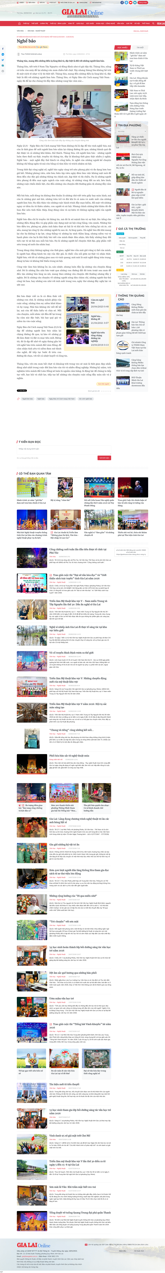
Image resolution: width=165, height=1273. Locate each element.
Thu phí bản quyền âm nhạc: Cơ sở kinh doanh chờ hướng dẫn (96, 808)
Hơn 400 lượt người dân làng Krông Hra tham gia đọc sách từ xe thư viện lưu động (79, 872)
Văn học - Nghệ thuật (36, 31)
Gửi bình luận (104, 458)
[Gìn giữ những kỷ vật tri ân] (32, 853)
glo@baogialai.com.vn (29, 1256)
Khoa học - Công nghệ (105, 23)
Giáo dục (80, 23)
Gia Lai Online (34, 1244)
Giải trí (129, 23)
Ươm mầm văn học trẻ (61, 998)
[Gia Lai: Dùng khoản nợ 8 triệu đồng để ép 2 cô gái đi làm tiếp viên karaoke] (121, 81)
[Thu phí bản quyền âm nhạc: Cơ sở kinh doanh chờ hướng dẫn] (96, 793)
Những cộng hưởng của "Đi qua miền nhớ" (73, 895)
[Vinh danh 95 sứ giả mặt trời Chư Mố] (32, 1144)
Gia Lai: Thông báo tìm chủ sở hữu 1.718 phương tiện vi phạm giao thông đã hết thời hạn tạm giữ (131, 329)
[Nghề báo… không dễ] (77, 320)
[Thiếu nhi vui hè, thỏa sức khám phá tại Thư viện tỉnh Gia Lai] (133, 520)
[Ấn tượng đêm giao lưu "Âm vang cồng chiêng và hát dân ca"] (31, 793)
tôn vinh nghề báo (85, 399)
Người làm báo (27, 399)
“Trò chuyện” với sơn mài (63, 921)
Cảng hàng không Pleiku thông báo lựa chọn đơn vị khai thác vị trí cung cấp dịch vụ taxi (131, 365)
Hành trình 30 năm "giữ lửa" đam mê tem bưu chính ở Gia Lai (139, 57)
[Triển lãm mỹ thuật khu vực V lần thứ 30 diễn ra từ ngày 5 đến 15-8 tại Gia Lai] (32, 1170)
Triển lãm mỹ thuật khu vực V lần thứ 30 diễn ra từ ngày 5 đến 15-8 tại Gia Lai (77, 1163)
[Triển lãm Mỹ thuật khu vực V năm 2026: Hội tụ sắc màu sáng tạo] (32, 712)
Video (22, 2)
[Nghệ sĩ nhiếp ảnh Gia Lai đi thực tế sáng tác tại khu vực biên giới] (32, 635)
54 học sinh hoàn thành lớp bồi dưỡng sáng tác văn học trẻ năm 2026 (80, 949)
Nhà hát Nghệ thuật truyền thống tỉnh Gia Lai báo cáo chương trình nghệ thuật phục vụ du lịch (32, 535)
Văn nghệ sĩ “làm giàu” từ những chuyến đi (99, 533)
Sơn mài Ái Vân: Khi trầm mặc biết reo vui (72, 1187)
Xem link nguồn (103, 384)
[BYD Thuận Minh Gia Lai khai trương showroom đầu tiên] (123, 380)
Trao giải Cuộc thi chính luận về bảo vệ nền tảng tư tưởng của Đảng (132, 503)
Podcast (53, 2)
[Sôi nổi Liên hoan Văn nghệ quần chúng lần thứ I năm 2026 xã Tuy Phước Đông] (99, 487)
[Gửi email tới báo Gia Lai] (135, 2)
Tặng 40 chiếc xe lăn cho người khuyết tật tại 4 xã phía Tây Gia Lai (131, 142)
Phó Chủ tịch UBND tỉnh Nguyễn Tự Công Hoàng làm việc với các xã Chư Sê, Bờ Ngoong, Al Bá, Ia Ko (131, 161)
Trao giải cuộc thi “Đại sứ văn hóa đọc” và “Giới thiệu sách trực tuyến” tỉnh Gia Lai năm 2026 (77, 577)
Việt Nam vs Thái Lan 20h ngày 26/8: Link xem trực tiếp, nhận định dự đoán (138, 94)
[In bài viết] (3, 71)
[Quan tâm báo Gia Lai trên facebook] (122, 2)
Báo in (42, 2)
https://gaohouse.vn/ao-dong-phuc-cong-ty (131, 554)
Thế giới (34, 23)
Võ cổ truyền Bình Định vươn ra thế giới (71, 652)
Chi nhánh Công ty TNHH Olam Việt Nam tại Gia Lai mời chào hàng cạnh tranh (131, 347)
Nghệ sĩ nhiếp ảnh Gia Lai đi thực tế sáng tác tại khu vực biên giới (78, 629)
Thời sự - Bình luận (58, 23)
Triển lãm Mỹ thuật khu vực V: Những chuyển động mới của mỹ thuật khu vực (77, 680)
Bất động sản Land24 (133, 550)
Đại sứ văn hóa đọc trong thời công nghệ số (95, 1072)
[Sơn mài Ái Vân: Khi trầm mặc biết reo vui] (32, 1195)
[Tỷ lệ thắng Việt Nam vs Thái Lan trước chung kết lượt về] (121, 68)
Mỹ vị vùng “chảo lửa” (61, 500)
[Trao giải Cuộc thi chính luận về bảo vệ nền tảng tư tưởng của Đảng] (133, 487)
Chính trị (44, 23)
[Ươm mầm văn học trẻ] (32, 1007)
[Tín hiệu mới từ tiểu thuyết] (32, 1093)
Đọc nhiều (123, 47)
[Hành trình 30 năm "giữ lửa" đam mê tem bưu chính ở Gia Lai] (121, 56)
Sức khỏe (90, 23)
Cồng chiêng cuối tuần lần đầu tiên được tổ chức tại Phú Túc (77, 551)
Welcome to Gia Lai (67, 2)
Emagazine (83, 2)
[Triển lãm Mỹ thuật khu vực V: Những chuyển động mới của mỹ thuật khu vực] (32, 687)
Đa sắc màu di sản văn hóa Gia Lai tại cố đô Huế (63, 1072)
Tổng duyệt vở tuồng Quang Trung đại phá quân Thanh (80, 1212)
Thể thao (146, 23)
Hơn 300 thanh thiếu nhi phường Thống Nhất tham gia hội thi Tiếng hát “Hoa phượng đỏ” (63, 808)
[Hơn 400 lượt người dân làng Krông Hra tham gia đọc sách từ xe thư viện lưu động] (32, 879)
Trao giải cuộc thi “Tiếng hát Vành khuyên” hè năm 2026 (80, 1026)
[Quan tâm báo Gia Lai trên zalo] (126, 2)
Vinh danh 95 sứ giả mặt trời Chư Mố (69, 1135)
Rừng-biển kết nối (56, 759)
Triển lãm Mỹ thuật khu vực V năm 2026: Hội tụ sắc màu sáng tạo (78, 706)
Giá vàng (120, 270)
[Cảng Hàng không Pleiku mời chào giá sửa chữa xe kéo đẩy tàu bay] (123, 307)
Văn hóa (120, 23)
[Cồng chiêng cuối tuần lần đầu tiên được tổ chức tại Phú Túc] (32, 558)
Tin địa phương (129, 125)
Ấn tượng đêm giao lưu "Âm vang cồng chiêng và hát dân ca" (30, 808)
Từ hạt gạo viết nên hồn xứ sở (31, 1072)
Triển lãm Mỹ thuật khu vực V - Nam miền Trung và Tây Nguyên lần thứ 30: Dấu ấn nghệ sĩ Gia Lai (78, 603)
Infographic (96, 2)
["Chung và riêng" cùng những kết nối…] (32, 738)
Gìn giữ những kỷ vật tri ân (64, 844)
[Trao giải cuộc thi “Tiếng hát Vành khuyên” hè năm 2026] (32, 1033)
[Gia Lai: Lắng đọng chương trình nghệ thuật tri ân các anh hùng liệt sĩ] (32, 827)
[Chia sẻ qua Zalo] (3, 54)
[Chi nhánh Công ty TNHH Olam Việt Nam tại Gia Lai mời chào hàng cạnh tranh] (123, 345)
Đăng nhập (143, 2)
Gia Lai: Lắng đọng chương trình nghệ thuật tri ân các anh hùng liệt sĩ (79, 821)
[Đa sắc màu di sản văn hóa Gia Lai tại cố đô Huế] (64, 1058)
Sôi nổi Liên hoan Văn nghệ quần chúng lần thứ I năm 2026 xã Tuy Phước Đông (99, 503)
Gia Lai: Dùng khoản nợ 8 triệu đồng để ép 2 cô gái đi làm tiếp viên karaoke (139, 82)
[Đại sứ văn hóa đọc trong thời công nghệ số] (96, 1058)
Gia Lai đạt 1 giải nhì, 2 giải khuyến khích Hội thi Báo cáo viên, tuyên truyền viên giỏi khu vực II (131, 211)
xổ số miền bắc (121, 550)
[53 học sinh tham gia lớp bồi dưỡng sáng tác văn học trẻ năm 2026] (32, 1118)
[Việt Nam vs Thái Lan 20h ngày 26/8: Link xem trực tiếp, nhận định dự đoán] (121, 93)
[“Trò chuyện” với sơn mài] (32, 930)
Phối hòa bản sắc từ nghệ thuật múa (69, 755)
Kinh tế (71, 23)
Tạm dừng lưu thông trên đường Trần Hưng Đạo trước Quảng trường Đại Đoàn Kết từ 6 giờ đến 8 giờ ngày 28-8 (131, 110)
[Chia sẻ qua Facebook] (3, 49)
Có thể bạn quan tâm (35, 473)
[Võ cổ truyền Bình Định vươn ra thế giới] (32, 661)
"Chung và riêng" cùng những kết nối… (71, 730)
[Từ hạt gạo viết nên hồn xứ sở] (31, 1058)
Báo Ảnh (32, 2)
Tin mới (140, 47)
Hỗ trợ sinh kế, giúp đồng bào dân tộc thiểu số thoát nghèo (139, 179)
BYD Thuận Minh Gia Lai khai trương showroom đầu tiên (130, 382)
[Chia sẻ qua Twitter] (3, 60)
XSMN (144, 550)
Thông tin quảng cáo (131, 297)
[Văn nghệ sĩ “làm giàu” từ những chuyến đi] (99, 520)
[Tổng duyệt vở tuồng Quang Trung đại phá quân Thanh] (32, 1221)
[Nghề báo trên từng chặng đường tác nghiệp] (77, 336)
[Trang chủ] (19, 23)
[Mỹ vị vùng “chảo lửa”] (66, 487)
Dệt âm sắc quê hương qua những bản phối (73, 972)
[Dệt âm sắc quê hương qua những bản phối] (32, 981)
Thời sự (26, 23)
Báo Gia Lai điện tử (83, 13)
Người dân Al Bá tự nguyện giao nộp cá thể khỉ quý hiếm (139, 193)
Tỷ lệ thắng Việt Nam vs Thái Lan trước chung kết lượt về (139, 69)
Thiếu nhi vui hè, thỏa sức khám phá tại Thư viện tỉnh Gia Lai (132, 533)
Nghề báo (40, 399)
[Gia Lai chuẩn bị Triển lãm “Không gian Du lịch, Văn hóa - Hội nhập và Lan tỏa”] (66, 520)
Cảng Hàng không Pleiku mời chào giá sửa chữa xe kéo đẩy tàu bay (131, 309)
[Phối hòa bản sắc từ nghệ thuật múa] (32, 764)
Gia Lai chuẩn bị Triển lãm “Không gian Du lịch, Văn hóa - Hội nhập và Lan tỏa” (65, 535)
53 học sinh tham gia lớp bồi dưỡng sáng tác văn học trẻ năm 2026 (80, 1112)
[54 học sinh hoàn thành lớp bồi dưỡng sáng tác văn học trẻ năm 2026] (32, 956)
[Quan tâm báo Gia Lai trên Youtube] (130, 2)
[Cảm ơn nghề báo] (77, 304)
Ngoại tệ (120, 252)
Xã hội (137, 23)
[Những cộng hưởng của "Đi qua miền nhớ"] (32, 904)
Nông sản (120, 234)
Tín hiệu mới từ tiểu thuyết (64, 1084)
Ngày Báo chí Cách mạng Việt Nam (62, 399)
